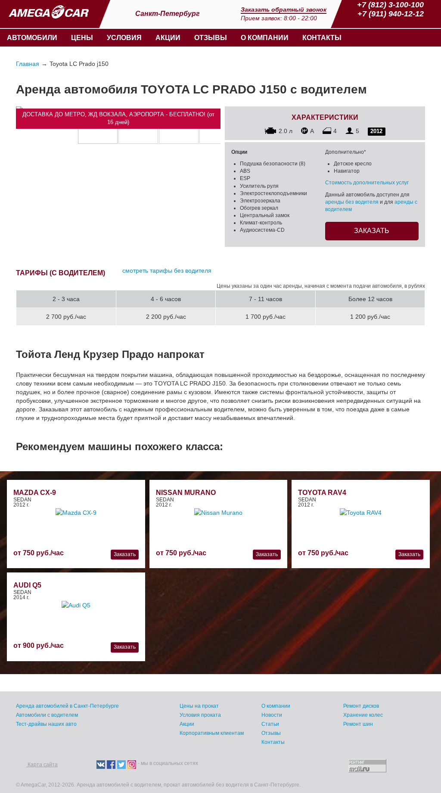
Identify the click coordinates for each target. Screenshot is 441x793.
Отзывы (210, 37)
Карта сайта (42, 765)
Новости (271, 715)
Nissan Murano (186, 492)
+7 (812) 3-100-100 (390, 4)
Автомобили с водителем (47, 715)
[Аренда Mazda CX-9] (76, 511)
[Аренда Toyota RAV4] (361, 511)
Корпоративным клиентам (212, 733)
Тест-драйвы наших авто (46, 724)
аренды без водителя (352, 202)
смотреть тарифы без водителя (166, 270)
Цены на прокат (199, 706)
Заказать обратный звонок (283, 9)
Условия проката (200, 715)
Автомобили (32, 37)
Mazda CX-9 (34, 492)
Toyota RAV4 (322, 492)
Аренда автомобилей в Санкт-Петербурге (67, 706)
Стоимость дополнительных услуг (367, 183)
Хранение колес (363, 715)
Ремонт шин (358, 724)
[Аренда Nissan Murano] (218, 511)
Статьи (270, 724)
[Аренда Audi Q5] (76, 604)
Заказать (371, 230)
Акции (167, 37)
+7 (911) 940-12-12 (390, 13)
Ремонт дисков (361, 706)
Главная (27, 63)
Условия (124, 37)
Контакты (322, 37)
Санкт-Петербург (168, 13)
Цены (82, 37)
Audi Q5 (27, 585)
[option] (98, 130)
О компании (265, 37)
